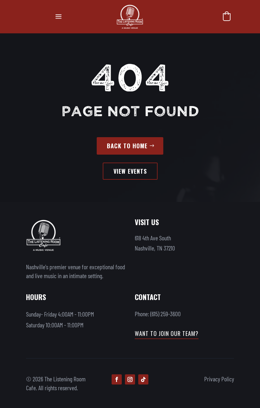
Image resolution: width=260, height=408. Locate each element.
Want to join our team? (166, 333)
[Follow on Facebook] (117, 379)
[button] (226, 16)
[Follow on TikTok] (143, 379)
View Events (130, 171)
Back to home (127, 146)
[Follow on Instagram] (130, 379)
